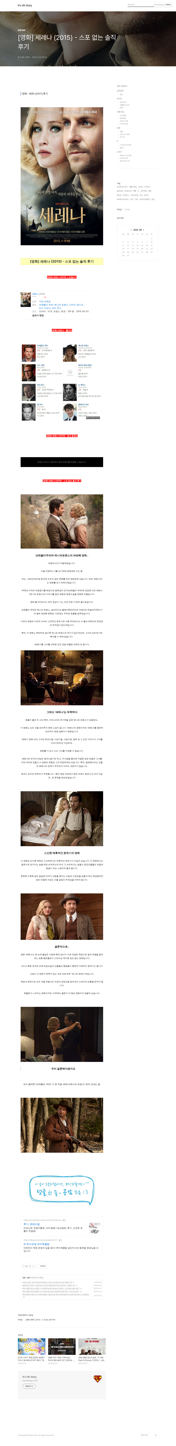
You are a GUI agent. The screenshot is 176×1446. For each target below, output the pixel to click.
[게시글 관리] (33, 1266)
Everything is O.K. (30, 1381)
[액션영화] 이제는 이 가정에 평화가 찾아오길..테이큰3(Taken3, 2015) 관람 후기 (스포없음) (55, 1294)
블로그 (122, 148)
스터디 (119, 152)
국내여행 (123, 116)
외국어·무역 (124, 158)
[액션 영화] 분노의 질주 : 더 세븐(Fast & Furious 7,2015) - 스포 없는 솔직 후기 (50, 1288)
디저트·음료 (124, 124)
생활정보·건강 (124, 105)
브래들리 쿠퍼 (46, 304)
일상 (121, 94)
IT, (139, 191)
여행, (134, 191)
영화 (28, 1278)
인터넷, (140, 187)
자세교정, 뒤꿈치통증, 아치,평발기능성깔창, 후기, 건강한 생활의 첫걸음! (53, 1229)
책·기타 (122, 137)
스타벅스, (147, 187)
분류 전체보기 (122, 86)
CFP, (132, 199)
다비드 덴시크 (76, 304)
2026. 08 (137, 230)
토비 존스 (56, 308)
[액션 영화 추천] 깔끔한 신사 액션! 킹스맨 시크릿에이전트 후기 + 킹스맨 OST (50, 1291)
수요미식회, (134, 195)
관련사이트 (144, 1435)
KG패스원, (128, 191)
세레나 (35, 293)
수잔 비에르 (45, 301)
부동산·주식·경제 (125, 155)
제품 (121, 108)
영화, (150, 191)
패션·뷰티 (123, 102)
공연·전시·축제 (125, 134)
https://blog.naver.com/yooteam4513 (40, 1240)
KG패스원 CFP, (122, 187)
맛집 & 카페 (124, 121)
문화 (23, 1278)
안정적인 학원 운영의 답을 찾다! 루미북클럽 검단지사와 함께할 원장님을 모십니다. (61, 1249)
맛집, (153, 199)
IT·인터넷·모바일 (125, 145)
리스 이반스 (45, 308)
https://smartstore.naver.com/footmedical (42, 1220)
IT (118, 141)
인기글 (127, 209)
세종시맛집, (133, 187)
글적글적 (120, 91)
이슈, (141, 195)
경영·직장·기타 (125, 161)
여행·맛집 (120, 112)
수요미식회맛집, (144, 199)
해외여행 (123, 118)
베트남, (119, 195)
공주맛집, (144, 191)
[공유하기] (30, 1266)
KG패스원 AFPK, (123, 199)
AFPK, (146, 195)
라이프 (119, 98)
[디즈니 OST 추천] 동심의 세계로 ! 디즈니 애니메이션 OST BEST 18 (47, 1282)
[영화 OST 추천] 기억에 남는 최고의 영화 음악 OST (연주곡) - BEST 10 (48, 1285)
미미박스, (126, 195)
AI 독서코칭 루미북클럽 (37, 1244)
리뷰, (136, 199)
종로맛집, (120, 191)
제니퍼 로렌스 (61, 304)
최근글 (119, 209)
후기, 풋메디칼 (32, 1224)
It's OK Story (25, 5)
